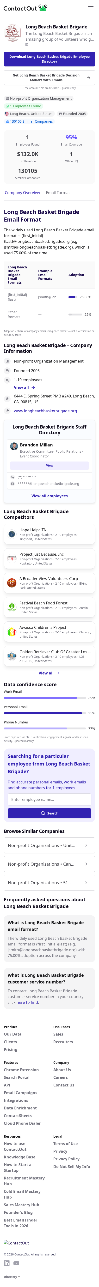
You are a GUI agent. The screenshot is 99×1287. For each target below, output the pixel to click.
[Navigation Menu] (90, 8)
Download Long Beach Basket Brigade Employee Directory (49, 59)
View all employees (49, 496)
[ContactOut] (27, 7)
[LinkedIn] (26, 44)
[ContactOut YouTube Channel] (16, 1263)
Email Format (58, 192)
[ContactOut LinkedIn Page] (7, 1263)
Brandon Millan (36, 444)
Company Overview (22, 192)
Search (52, 813)
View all (46, 673)
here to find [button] (27, 1002)
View (49, 465)
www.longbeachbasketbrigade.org (45, 410)
